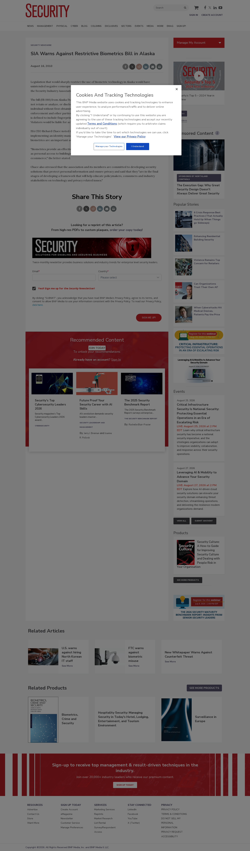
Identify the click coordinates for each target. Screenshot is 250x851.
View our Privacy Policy (130, 137)
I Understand (137, 146)
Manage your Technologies (109, 146)
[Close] (176, 89)
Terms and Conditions (102, 124)
